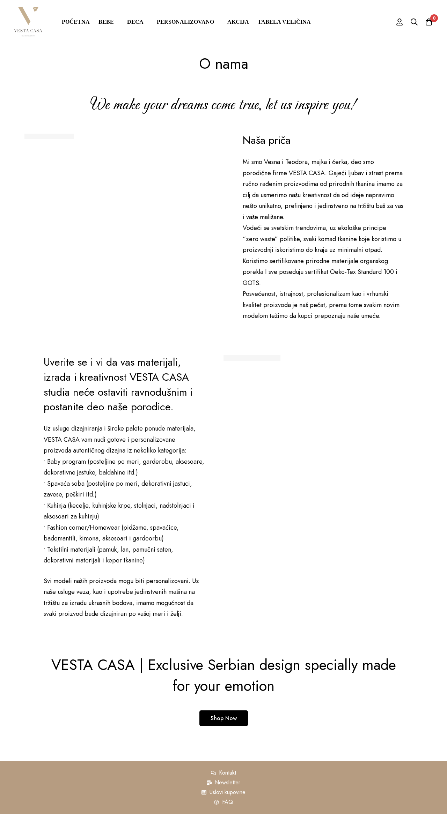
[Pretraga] (414, 22)
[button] (223, 718)
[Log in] (399, 22)
